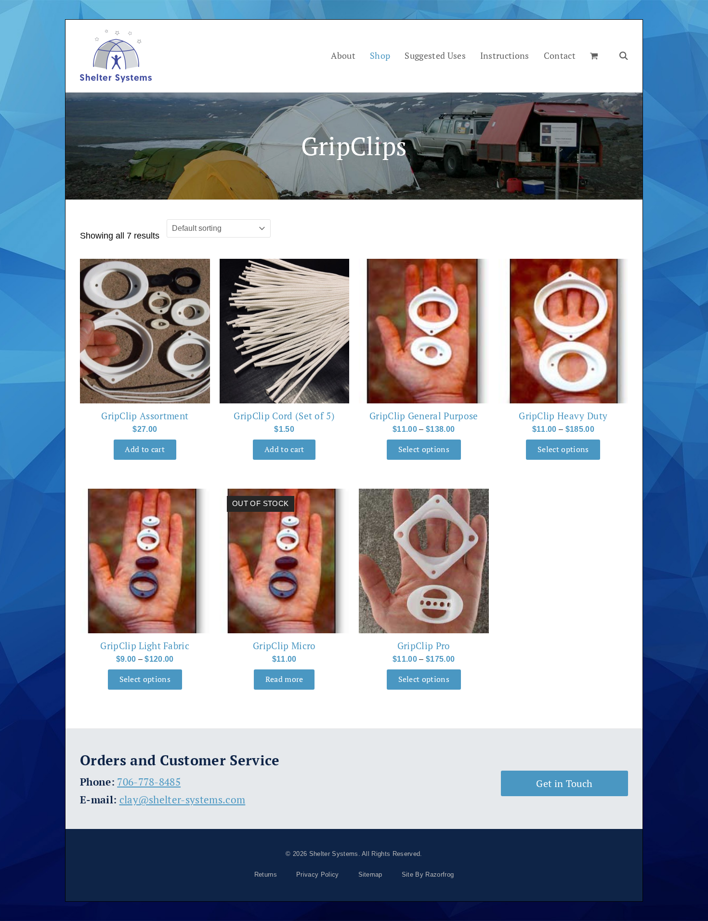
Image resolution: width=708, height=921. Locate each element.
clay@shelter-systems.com (182, 799)
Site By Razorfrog (428, 874)
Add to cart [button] (145, 449)
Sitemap (370, 874)
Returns (265, 874)
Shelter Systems (333, 853)
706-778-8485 (149, 781)
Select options (423, 449)
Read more (284, 679)
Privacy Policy (317, 874)
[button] (594, 56)
